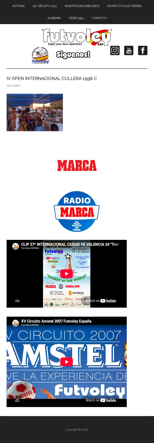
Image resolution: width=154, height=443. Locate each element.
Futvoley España (77, 37)
